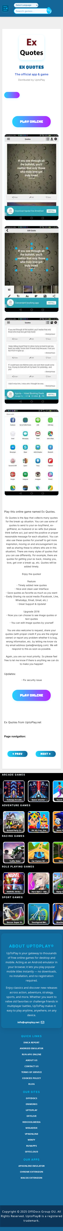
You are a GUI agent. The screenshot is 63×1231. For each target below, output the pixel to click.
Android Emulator (31, 1048)
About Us (31, 1060)
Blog (31, 1083)
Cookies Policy (31, 1078)
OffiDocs (31, 1098)
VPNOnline (31, 1133)
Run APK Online (31, 1054)
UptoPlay (31, 1110)
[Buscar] (49, 10)
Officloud (31, 1151)
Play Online (31, 121)
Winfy (31, 1139)
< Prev (17, 753)
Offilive (32, 1115)
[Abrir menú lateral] (5, 8)
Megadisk (31, 1127)
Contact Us (31, 1066)
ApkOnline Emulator (31, 1165)
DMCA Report (31, 1042)
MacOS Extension (31, 1177)
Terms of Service (31, 1072)
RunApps (31, 1145)
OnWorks (31, 1104)
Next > (45, 753)
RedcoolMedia (31, 1121)
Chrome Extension (31, 1171)
